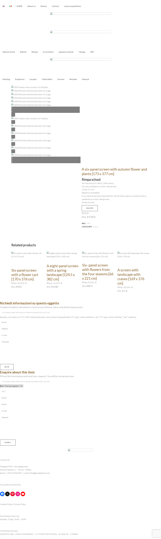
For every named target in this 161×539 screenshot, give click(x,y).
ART (92, 52)
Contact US (4, 460)
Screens (60, 79)
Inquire (89, 208)
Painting (6, 79)
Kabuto (23, 52)
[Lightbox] (45, 115)
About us (31, 6)
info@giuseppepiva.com (40, 473)
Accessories (48, 52)
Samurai (85, 79)
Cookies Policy (6, 504)
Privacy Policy (20, 504)
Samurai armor (9, 52)
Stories (44, 6)
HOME (19, 6)
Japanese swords (66, 52)
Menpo (35, 52)
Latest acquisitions (72, 6)
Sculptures (20, 79)
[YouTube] (23, 494)
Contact (55, 6)
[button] (45, 158)
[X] (7, 494)
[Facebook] (2, 494)
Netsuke (73, 79)
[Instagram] (17, 494)
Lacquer (33, 79)
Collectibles (47, 79)
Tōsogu (81, 52)
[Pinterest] (12, 494)
